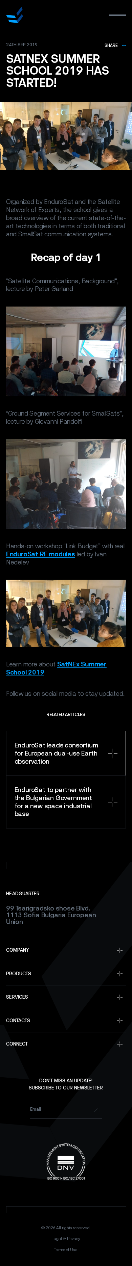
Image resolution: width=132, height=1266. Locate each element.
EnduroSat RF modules (40, 554)
